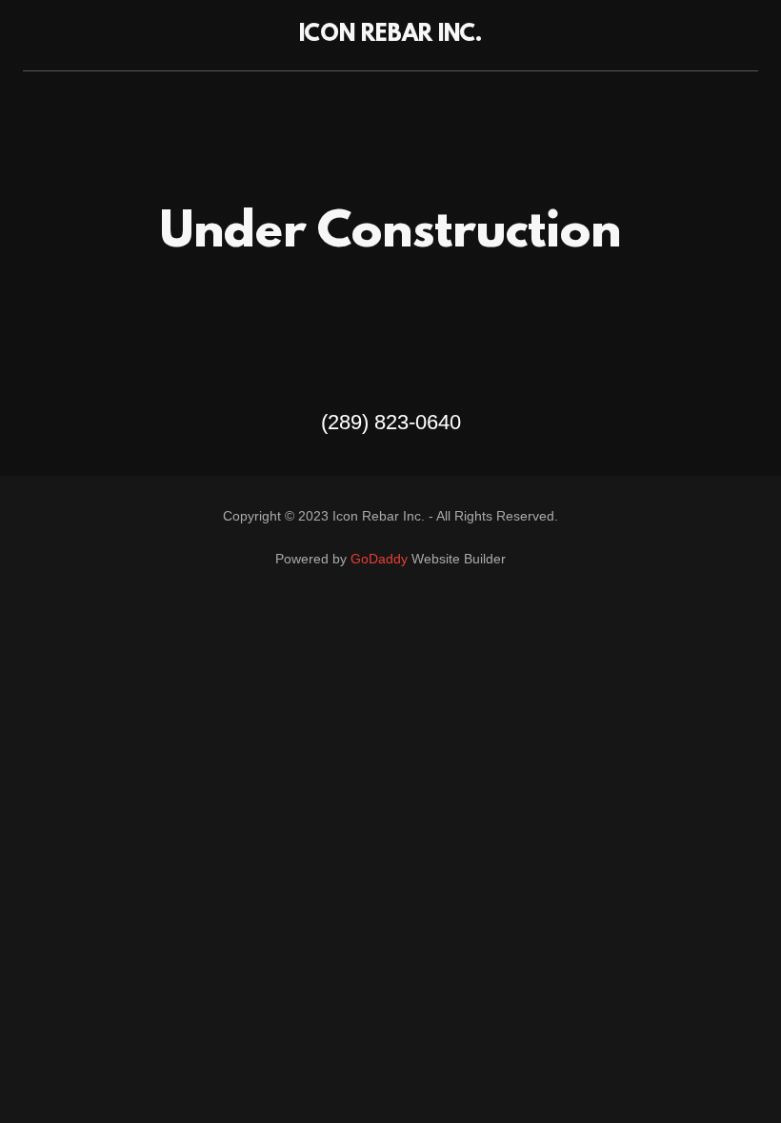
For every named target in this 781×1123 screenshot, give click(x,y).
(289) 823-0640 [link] (391, 422)
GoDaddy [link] (379, 558)
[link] (390, 36)
